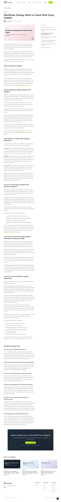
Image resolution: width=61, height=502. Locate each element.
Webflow (53, 485)
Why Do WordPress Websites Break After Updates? (48, 30)
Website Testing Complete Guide (22, 85)
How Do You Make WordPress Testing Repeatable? (48, 44)
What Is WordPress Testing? (46, 27)
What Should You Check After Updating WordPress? (47, 34)
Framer (53, 487)
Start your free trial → (30, 442)
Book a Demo (38, 2)
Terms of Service (54, 497)
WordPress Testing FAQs (46, 47)
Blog (29, 2)
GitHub (44, 489)
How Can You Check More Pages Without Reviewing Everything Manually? (49, 41)
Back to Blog (7, 8)
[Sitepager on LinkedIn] (4, 487)
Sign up (50, 2)
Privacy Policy (46, 497)
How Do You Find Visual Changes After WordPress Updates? (48, 37)
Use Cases (23, 2)
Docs (33, 2)
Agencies (54, 491)
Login (45, 2)
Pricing (18, 2)
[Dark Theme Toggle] (56, 2)
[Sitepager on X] (6, 487)
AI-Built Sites (54, 489)
